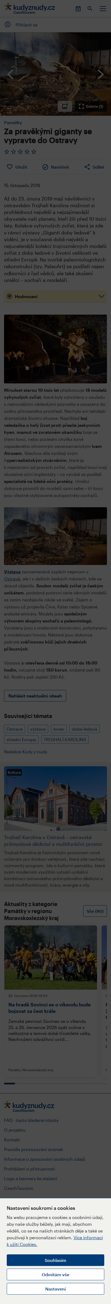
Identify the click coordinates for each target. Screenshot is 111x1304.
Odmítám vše (55, 1274)
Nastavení (55, 1288)
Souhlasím (55, 1260)
